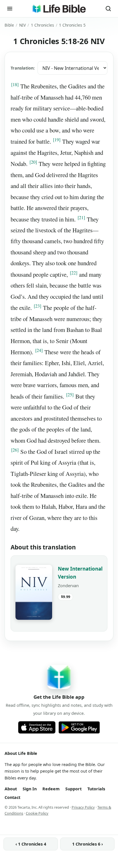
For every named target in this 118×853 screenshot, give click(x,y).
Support (73, 788)
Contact (12, 797)
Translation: (23, 68)
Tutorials (96, 788)
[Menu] (9, 8)
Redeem (51, 788)
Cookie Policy (37, 813)
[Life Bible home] (59, 8)
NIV (22, 25)
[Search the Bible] (108, 8)
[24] (39, 350)
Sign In (30, 788)
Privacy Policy (83, 807)
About (11, 788)
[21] (81, 217)
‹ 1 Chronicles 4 (30, 844)
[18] (15, 84)
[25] (70, 394)
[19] (56, 140)
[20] (33, 162)
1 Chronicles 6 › (87, 844)
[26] (15, 450)
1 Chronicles (42, 25)
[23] (37, 306)
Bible (9, 25)
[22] (73, 273)
